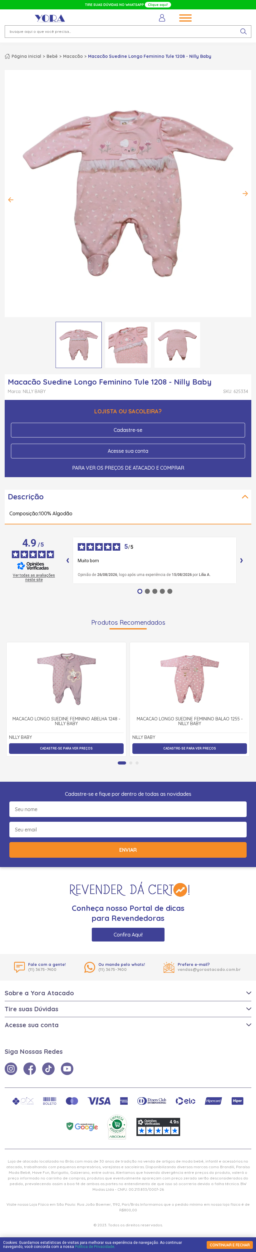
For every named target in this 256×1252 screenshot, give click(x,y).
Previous (11, 200)
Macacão (73, 56)
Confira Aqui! (128, 934)
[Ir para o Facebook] (29, 1069)
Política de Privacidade (94, 1246)
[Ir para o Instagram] (11, 1069)
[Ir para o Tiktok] (48, 1069)
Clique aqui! (158, 5)
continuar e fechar (230, 1245)
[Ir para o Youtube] (67, 1069)
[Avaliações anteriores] (67, 560)
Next (245, 193)
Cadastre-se (128, 430)
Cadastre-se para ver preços (66, 748)
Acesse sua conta (128, 451)
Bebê (52, 56)
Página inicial (26, 56)
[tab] (122, 763)
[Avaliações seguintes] (241, 560)
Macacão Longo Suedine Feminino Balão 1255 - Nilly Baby (190, 721)
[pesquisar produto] (243, 31)
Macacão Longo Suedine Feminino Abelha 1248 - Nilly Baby (66, 721)
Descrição (26, 496)
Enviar (128, 850)
